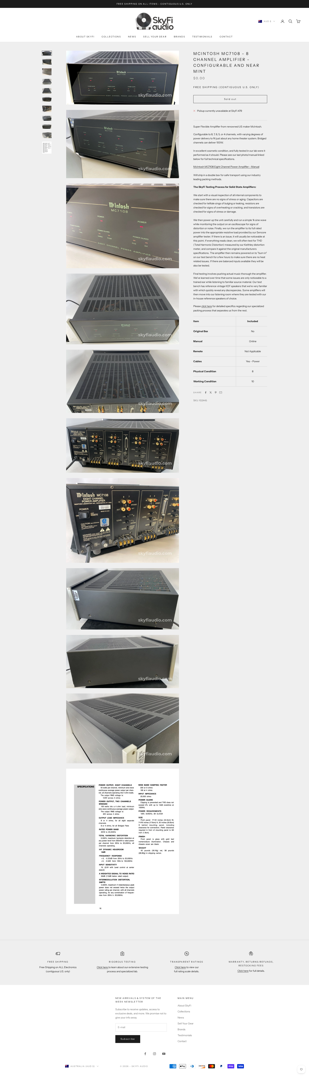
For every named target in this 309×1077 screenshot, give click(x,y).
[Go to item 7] (47, 108)
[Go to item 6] (47, 99)
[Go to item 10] (47, 135)
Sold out (230, 99)
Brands (179, 36)
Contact (226, 36)
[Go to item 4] (47, 81)
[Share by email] (220, 392)
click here (206, 306)
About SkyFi (85, 36)
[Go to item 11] (47, 147)
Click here (102, 967)
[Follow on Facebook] (145, 1054)
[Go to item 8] (47, 118)
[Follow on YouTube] (164, 1054)
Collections (111, 36)
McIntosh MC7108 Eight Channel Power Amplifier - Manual (226, 166)
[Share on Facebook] (205, 392)
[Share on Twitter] (210, 392)
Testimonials (202, 36)
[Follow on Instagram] (154, 1054)
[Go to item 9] (47, 126)
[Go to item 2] (47, 62)
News (132, 36)
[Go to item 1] (47, 53)
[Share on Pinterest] (215, 392)
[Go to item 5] (47, 91)
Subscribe (128, 1038)
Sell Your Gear (154, 36)
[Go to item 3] (47, 72)
